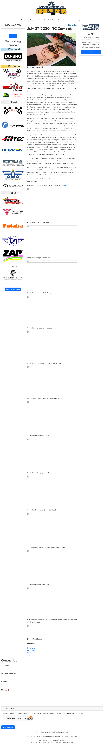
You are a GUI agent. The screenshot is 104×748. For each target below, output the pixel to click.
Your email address (8, 674)
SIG (28, 655)
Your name (5, 665)
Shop (78, 20)
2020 (29, 646)
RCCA (29, 653)
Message (5, 690)
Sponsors (71, 20)
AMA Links (61, 20)
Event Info (42, 20)
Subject (4, 681)
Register (33, 20)
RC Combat (31, 650)
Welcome (24, 20)
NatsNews (51, 20)
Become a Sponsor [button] (13, 289)
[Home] (51, 8)
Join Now (91, 52)
